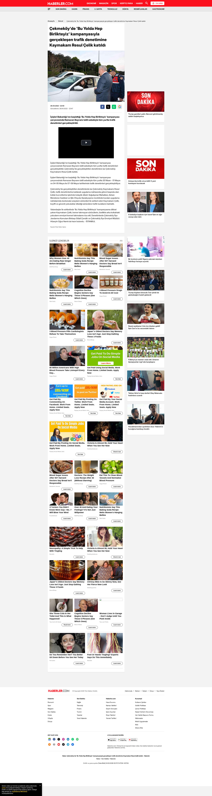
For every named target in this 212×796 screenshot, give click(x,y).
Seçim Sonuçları (111, 709)
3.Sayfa (50, 718)
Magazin (50, 709)
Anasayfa (51, 21)
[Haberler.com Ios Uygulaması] (112, 739)
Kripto (50, 715)
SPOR (114, 3)
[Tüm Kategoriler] (49, 9)
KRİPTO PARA (126, 3)
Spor (49, 705)
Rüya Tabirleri (110, 715)
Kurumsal (138, 699)
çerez (4, 788)
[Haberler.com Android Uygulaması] (122, 739)
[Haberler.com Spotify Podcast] (77, 739)
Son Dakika (51, 712)
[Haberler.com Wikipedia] (54, 745)
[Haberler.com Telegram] (68, 745)
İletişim (145, 691)
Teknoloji (80, 705)
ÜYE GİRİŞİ (159, 3)
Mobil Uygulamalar (141, 721)
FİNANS (86, 9)
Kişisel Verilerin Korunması (144, 712)
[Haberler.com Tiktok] (63, 745)
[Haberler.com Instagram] (63, 739)
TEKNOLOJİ (112, 9)
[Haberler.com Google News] (49, 739)
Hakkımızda (128, 691)
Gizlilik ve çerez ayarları (90, 763)
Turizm (79, 712)
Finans (79, 709)
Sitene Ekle (139, 728)
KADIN (74, 9)
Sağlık (79, 702)
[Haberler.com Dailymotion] (72, 745)
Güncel (60, 21)
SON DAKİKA (61, 9)
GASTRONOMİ (158, 9)
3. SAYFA (98, 9)
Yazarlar (79, 715)
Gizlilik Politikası (140, 705)
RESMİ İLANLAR (140, 9)
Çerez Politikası (140, 709)
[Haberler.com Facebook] (54, 739)
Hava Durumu (110, 702)
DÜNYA (125, 9)
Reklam (137, 691)
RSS (136, 725)
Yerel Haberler (82, 718)
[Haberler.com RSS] (49, 745)
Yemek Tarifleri (111, 718)
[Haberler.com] (59, 691)
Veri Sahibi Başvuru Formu (144, 715)
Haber (98, 759)
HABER (139, 3)
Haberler (51, 699)
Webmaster (139, 718)
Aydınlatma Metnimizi (19, 791)
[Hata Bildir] (102, 763)
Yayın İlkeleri (160, 691)
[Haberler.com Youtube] (59, 745)
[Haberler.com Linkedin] (68, 739)
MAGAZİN (103, 3)
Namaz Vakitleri (111, 705)
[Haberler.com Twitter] (59, 739)
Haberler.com (111, 699)
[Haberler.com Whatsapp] (72, 739)
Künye (152, 691)
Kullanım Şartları (140, 702)
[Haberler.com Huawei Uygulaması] (133, 739)
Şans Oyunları (111, 712)
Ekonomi (51, 702)
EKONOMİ (91, 3)
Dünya (50, 721)
